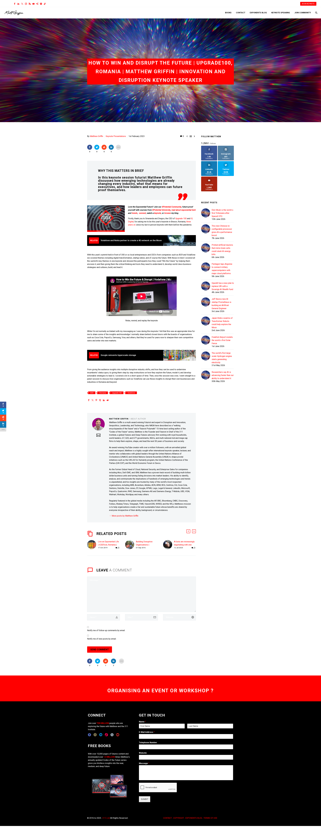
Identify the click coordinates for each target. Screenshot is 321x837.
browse (167, 213)
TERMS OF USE (210, 818)
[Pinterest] (96, 400)
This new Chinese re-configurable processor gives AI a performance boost (222, 230)
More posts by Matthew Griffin (125, 516)
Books (228, 13)
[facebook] (89, 734)
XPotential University (161, 210)
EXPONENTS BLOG (193, 818)
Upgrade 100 (181, 218)
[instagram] (95, 734)
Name (142, 722)
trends (134, 213)
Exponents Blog (258, 13)
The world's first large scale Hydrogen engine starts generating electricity (222, 358)
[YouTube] (33, 4)
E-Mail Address (147, 732)
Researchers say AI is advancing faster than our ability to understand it (223, 375)
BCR (91, 393)
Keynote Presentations (116, 136)
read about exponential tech (183, 210)
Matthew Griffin (96, 136)
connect (142, 213)
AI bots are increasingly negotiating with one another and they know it (184, 544)
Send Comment (99, 649)
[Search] (316, 12)
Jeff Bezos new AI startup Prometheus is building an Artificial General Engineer (221, 304)
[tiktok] (106, 734)
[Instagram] (26, 4)
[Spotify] (41, 4)
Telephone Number (148, 742)
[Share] (37, 4)
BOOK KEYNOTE (308, 4)
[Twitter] (22, 4)
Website (143, 753)
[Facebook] (15, 4)
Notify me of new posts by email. (101, 639)
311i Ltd (106, 818)
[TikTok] (45, 4)
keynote (157, 213)
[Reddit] (108, 400)
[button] (188, 531)
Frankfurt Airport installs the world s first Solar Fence (222, 340)
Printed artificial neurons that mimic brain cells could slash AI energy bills (222, 250)
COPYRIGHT (178, 818)
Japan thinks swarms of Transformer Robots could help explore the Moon (222, 323)
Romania (103, 393)
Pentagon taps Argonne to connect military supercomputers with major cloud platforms (222, 269)
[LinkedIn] (18, 4)
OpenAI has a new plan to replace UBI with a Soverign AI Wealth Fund (223, 286)
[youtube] (117, 734)
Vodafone (131, 393)
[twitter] (112, 734)
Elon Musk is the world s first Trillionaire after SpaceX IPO (222, 213)
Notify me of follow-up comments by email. (106, 630)
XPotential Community (171, 207)
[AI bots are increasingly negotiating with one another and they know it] (168, 544)
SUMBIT (144, 799)
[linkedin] (100, 734)
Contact (240, 13)
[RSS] (30, 4)
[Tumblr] (100, 400)
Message (144, 763)
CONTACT (167, 818)
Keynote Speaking (280, 13)
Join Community (302, 13)
